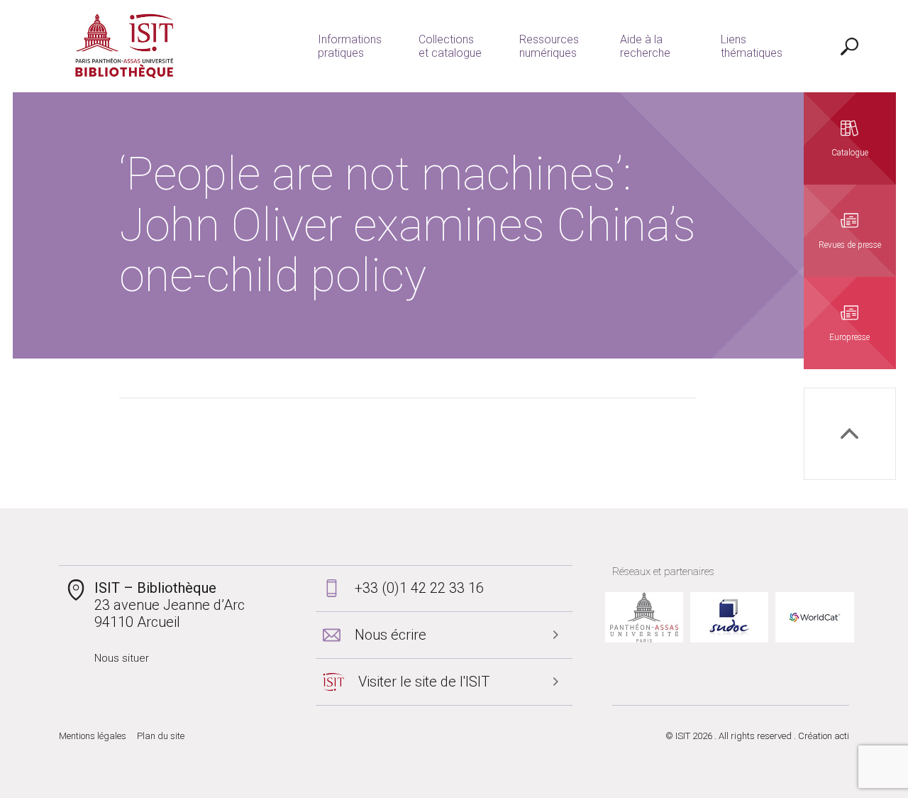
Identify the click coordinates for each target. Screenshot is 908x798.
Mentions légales (92, 736)
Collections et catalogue (450, 46)
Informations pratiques (350, 46)
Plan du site (160, 736)
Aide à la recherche (645, 46)
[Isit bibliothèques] (124, 46)
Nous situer (121, 658)
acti (841, 736)
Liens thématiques (751, 46)
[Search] (850, 46)
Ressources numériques (549, 46)
